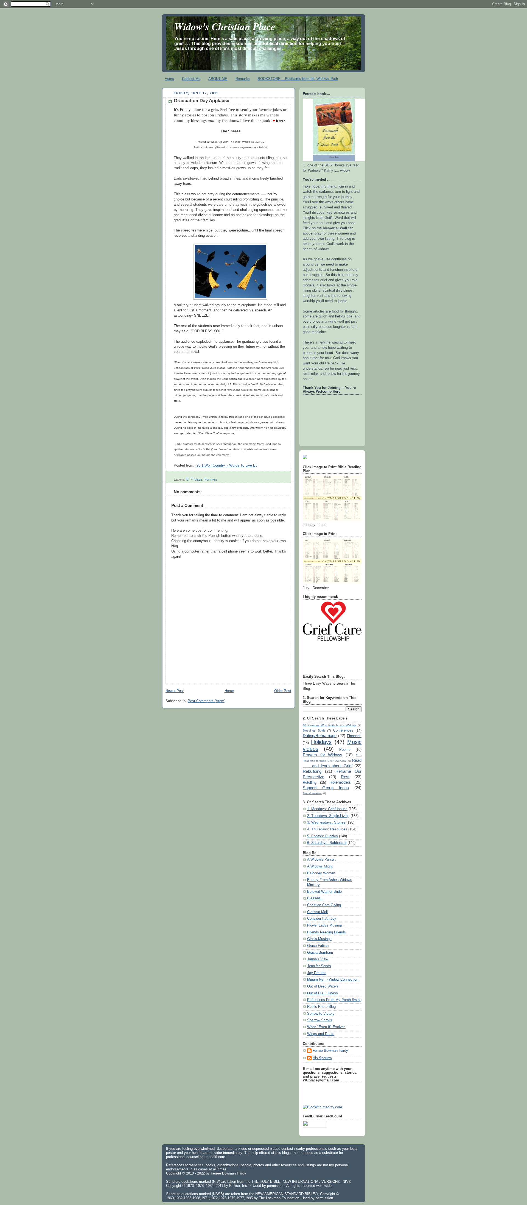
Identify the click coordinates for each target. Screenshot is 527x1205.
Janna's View (317, 959)
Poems (345, 750)
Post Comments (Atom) (206, 701)
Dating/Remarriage (320, 735)
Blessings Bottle (314, 730)
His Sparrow (322, 1058)
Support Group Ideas (326, 787)
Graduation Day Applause (201, 100)
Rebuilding (312, 771)
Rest (345, 776)
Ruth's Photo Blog (321, 1007)
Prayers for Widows (322, 754)
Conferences (343, 730)
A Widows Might (320, 866)
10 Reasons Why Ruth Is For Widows (329, 725)
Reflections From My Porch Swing (334, 1000)
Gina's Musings (319, 939)
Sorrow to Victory (321, 1014)
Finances (354, 736)
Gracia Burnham (320, 953)
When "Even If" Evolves (326, 1027)
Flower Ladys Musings (325, 925)
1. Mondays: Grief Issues (327, 809)
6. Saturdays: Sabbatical (326, 843)
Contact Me (191, 79)
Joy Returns (316, 973)
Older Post (282, 691)
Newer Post (175, 691)
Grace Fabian (318, 946)
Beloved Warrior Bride (324, 892)
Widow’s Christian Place (224, 26)
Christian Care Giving (324, 905)
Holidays (321, 742)
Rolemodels (340, 782)
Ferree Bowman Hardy (330, 1051)
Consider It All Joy (321, 919)
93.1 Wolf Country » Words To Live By (227, 465)
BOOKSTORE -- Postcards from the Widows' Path (298, 79)
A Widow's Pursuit (321, 859)
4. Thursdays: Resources (327, 829)
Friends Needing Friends (326, 932)
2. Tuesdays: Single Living (328, 816)
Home (169, 79)
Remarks (243, 79)
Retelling (309, 783)
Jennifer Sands (319, 966)
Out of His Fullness (322, 993)
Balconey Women (321, 873)
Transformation (312, 793)
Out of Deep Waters (323, 986)
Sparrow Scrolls (319, 1020)
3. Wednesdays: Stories (326, 822)
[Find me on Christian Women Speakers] (305, 458)
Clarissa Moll (317, 912)
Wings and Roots (320, 1034)
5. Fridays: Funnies (201, 479)
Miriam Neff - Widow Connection (332, 979)
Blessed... (315, 898)
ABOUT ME (217, 79)
